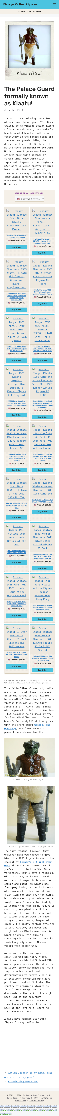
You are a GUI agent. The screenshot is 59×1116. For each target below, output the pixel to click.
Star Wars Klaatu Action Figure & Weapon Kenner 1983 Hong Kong (42, 607)
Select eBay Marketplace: (29, 193)
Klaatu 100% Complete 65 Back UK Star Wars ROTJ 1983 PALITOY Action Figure (42, 457)
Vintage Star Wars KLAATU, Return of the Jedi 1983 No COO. (16, 506)
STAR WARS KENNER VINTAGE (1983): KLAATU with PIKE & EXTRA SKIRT (42, 349)
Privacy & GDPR (30, 1098)
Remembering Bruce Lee (23, 1081)
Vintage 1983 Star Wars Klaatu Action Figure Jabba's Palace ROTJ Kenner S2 (17, 457)
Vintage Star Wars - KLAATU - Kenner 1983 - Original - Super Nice (42, 241)
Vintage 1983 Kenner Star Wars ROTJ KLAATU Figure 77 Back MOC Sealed (42, 658)
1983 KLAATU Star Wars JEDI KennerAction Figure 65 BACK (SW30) (16, 349)
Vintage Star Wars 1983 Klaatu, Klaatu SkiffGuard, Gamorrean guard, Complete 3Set (16, 297)
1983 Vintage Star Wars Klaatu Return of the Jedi (16, 552)
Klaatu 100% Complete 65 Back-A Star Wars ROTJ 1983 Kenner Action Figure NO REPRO (42, 404)
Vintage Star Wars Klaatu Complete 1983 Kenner (16, 236)
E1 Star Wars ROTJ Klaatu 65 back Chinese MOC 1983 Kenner (16, 655)
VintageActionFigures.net (36, 1095)
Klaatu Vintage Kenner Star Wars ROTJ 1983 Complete (42, 501)
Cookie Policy (37, 1101)
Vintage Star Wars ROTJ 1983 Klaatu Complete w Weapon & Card (16, 604)
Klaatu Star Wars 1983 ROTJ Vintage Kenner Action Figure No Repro (42, 292)
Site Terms (13, 1098)
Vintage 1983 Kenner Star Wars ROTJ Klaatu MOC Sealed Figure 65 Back (42, 556)
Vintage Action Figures (20, 4)
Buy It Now (16, 247)
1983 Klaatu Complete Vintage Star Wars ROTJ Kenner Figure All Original (16, 403)
